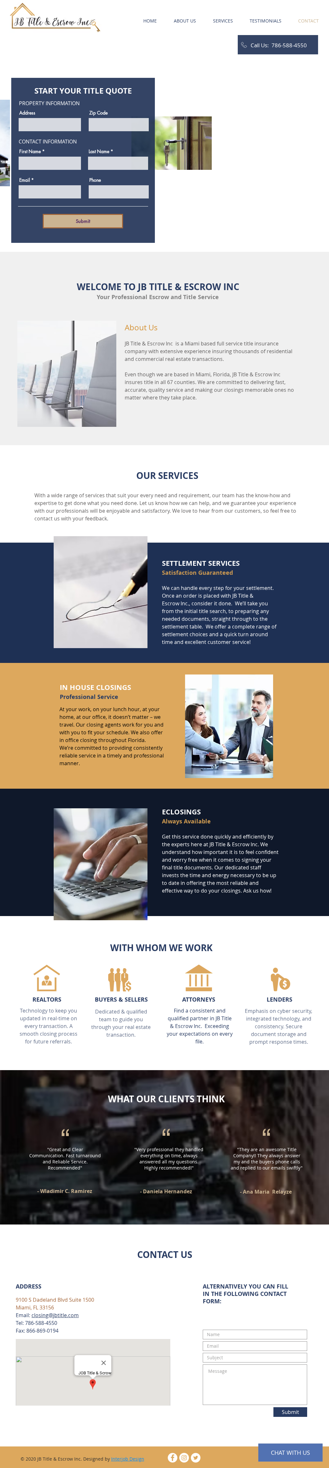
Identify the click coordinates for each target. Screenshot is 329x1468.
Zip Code (98, 113)
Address (27, 113)
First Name (30, 151)
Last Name (99, 151)
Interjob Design (127, 1459)
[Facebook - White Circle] (172, 1458)
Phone (95, 180)
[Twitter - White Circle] (195, 1458)
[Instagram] (184, 1458)
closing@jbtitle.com (55, 1315)
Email (24, 180)
